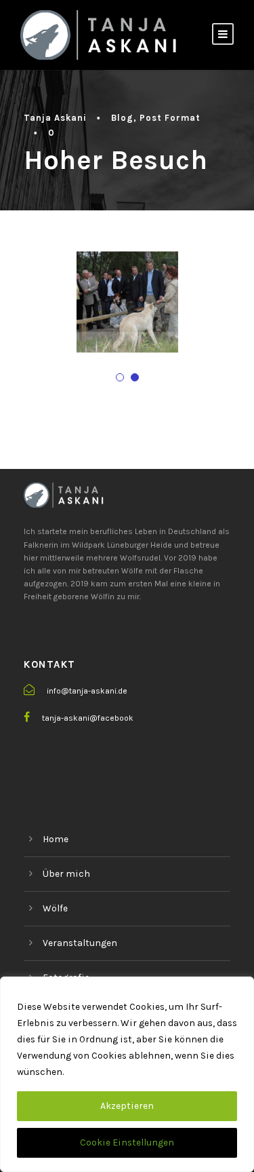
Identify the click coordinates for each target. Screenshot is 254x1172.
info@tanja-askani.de (87, 691)
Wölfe (55, 908)
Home (55, 839)
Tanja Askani (55, 118)
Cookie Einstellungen (127, 1142)
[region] (127, 1074)
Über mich (66, 874)
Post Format (170, 118)
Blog (122, 118)
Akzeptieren (127, 1106)
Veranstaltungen (80, 943)
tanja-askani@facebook (87, 718)
